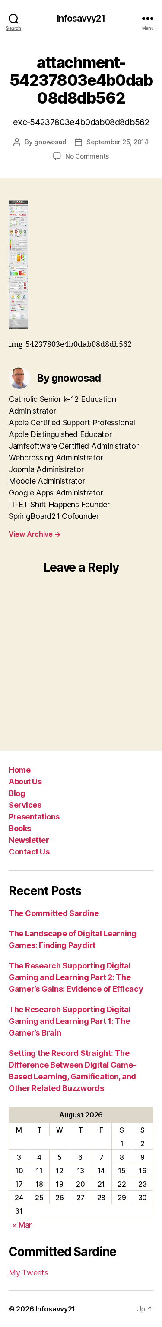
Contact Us (29, 851)
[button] (18, 264)
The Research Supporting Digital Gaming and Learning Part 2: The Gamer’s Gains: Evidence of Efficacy (76, 977)
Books (20, 828)
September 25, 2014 (117, 142)
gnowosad (50, 142)
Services (25, 804)
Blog (17, 793)
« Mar (22, 1225)
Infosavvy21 (81, 18)
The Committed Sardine (53, 913)
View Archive (34, 534)
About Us (25, 781)
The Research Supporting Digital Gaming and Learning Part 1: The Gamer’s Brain (70, 1021)
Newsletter (29, 840)
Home (19, 769)
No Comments (87, 156)
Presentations (34, 816)
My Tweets (28, 1272)
